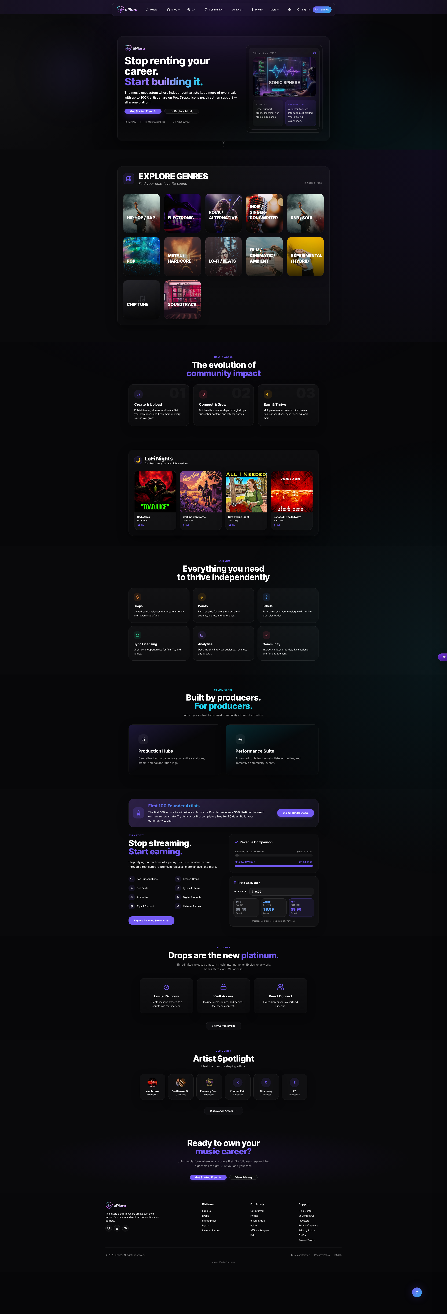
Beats (205, 1225)
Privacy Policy (307, 1230)
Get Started (257, 1210)
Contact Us (308, 1215)
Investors (304, 1220)
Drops (205, 1215)
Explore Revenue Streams (149, 920)
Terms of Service (308, 1225)
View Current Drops (223, 1025)
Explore (206, 1210)
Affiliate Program (259, 1230)
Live (238, 9)
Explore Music (183, 111)
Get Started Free (141, 111)
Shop (174, 9)
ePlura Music (257, 1220)
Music (153, 9)
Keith (253, 1235)
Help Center (305, 1210)
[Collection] (442, 657)
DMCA (302, 1235)
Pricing (259, 9)
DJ (193, 9)
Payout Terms (306, 1240)
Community (215, 9)
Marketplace (209, 1220)
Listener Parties (211, 1230)
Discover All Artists (221, 1110)
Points (253, 1225)
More (273, 9)
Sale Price (240, 891)
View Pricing (243, 1177)
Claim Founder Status (296, 812)
